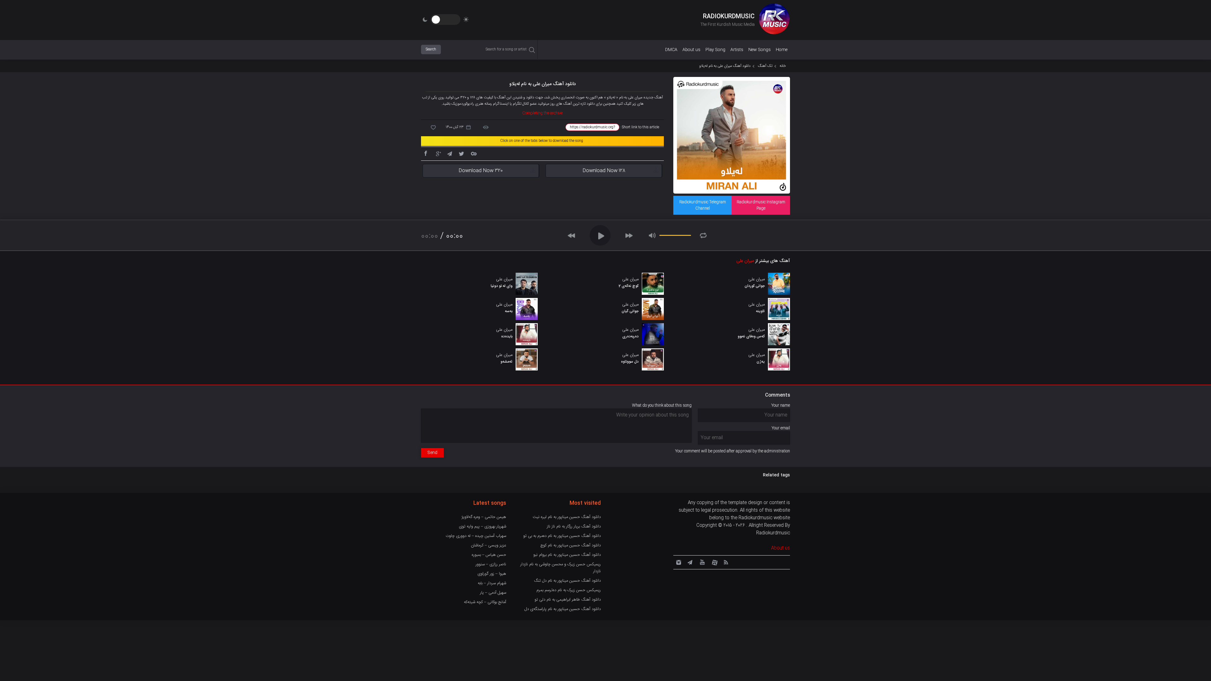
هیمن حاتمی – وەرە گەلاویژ (483, 517)
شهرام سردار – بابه (492, 583)
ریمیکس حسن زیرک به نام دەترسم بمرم (568, 590)
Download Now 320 (481, 171)
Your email (781, 428)
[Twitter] (461, 153)
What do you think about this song (662, 405)
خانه (783, 66)
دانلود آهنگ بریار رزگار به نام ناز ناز (574, 526)
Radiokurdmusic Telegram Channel (702, 205)
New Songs (759, 49)
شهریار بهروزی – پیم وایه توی (482, 526)
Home (781, 49)
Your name (780, 405)
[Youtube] (701, 561)
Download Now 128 (603, 171)
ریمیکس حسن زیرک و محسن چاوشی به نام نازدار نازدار (560, 568)
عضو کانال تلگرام (524, 104)
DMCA (671, 49)
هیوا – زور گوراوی (491, 573)
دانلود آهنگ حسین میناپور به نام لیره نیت (567, 517)
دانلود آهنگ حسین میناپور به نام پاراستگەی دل (562, 609)
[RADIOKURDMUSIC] (774, 20)
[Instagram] (677, 561)
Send (432, 452)
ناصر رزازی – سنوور (491, 564)
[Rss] (725, 561)
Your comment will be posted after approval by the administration (732, 451)
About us (691, 49)
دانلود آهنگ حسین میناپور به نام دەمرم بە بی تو (562, 536)
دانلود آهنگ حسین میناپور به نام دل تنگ (567, 580)
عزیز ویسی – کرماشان (488, 545)
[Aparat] (713, 561)
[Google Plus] (437, 153)
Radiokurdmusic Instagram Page (761, 205)
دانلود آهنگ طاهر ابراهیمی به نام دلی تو (568, 599)
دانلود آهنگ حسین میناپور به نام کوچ (570, 545)
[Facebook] (425, 153)
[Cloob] (473, 153)
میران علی (745, 261)
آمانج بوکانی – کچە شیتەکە (485, 602)
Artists (736, 49)
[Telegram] (449, 153)
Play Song (715, 49)
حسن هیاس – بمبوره (489, 554)
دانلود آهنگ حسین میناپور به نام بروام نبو (567, 554)
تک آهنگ (765, 66)
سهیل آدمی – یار (493, 592)
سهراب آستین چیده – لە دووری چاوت (476, 536)
